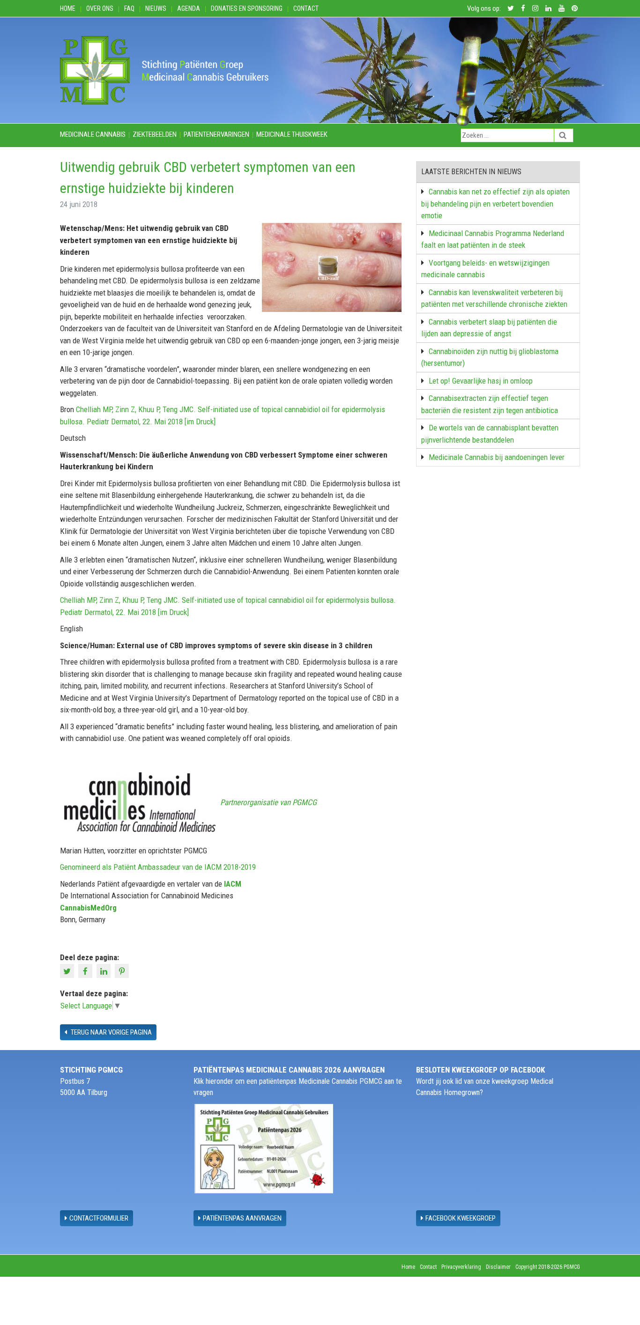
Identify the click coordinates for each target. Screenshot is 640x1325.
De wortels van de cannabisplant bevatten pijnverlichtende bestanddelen (489, 433)
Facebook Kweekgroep (460, 1218)
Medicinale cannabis (93, 134)
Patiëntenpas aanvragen (242, 1218)
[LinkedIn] (105, 970)
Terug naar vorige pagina (110, 1032)
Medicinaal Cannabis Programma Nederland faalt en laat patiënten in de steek (492, 239)
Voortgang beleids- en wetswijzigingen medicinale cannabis (485, 269)
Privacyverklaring (461, 1267)
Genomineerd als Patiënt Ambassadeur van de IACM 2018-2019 (158, 867)
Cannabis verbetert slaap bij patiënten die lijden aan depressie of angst (489, 328)
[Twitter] (68, 970)
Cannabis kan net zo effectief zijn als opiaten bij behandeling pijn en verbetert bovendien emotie (495, 203)
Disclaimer (498, 1267)
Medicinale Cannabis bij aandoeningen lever (497, 457)
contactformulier (98, 1218)
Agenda (188, 8)
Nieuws (155, 8)
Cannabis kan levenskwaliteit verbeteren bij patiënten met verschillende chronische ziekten (494, 298)
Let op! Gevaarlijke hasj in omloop (481, 380)
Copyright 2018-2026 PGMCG (547, 1267)
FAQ (129, 8)
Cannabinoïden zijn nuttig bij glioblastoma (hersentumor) (489, 357)
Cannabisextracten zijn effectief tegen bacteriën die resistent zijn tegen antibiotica (489, 404)
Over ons (99, 8)
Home (67, 8)
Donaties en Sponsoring (247, 8)
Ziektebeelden (155, 134)
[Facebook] (86, 970)
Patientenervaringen (216, 134)
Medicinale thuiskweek (291, 134)
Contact (306, 8)
